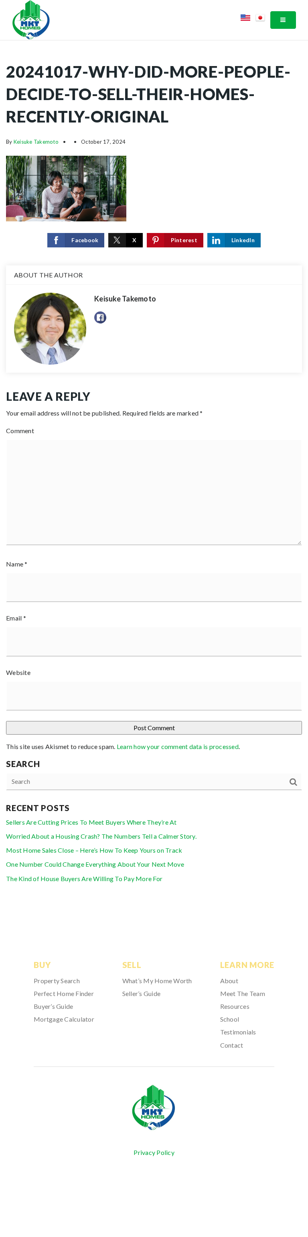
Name (17, 564)
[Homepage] (154, 1108)
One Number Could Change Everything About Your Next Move (95, 864)
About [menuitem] (229, 980)
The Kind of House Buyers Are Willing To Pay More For (84, 878)
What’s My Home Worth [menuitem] (157, 980)
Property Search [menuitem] (57, 980)
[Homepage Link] (31, 19)
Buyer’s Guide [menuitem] (53, 1006)
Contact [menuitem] (231, 1045)
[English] (248, 19)
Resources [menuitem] (234, 1006)
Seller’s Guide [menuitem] (141, 993)
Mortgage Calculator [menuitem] (64, 1019)
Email (16, 618)
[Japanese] (262, 19)
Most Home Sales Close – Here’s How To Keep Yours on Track (94, 850)
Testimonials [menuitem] (238, 1032)
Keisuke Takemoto (36, 142)
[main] (154, 478)
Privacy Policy (154, 1152)
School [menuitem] (229, 1019)
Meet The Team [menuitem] (242, 993)
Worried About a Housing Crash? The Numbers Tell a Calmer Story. (101, 836)
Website (18, 672)
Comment (20, 430)
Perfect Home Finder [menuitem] (64, 993)
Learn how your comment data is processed (178, 746)
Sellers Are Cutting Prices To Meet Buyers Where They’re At (91, 822)
